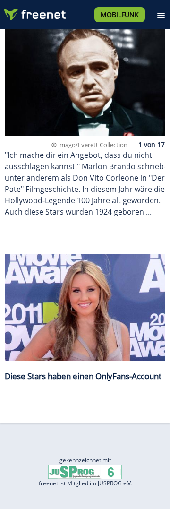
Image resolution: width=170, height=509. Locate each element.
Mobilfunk (120, 14)
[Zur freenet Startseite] (35, 12)
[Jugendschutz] (85, 471)
